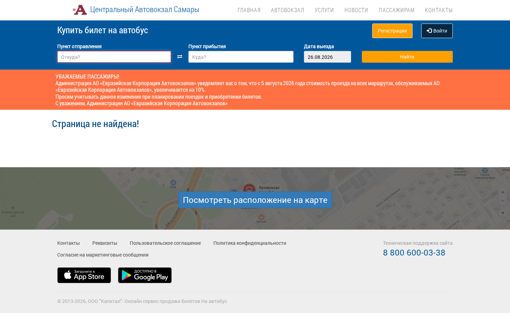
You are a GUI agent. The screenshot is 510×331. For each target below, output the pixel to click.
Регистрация (392, 30)
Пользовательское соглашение (165, 243)
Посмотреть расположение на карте (255, 199)
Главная (249, 10)
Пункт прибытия (207, 46)
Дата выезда (319, 46)
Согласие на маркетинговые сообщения (102, 254)
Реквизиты (104, 243)
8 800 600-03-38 (414, 252)
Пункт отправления (79, 46)
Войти (440, 30)
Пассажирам (397, 10)
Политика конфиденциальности (249, 243)
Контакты (439, 10)
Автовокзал (287, 10)
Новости (356, 10)
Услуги (324, 10)
